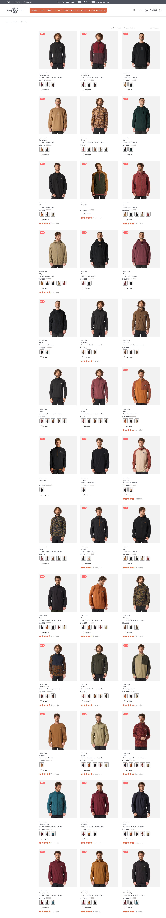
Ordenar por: (115, 28)
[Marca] (8, 2)
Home (8, 22)
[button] (34, 10)
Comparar (45, 90)
